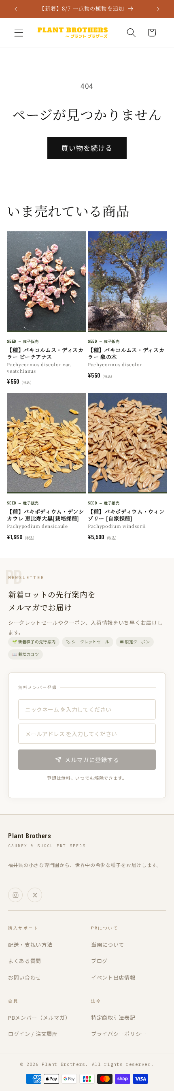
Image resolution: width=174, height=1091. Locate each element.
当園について (107, 944)
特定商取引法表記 (113, 1017)
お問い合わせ (24, 977)
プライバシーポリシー (118, 1034)
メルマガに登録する (92, 760)
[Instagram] (15, 895)
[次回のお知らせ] (158, 9)
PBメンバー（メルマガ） (39, 1017)
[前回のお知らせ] (16, 9)
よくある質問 (24, 961)
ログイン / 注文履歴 (33, 1034)
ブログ (99, 961)
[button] (18, 32)
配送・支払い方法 (30, 944)
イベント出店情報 (113, 977)
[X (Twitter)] (35, 895)
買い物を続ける (86, 148)
